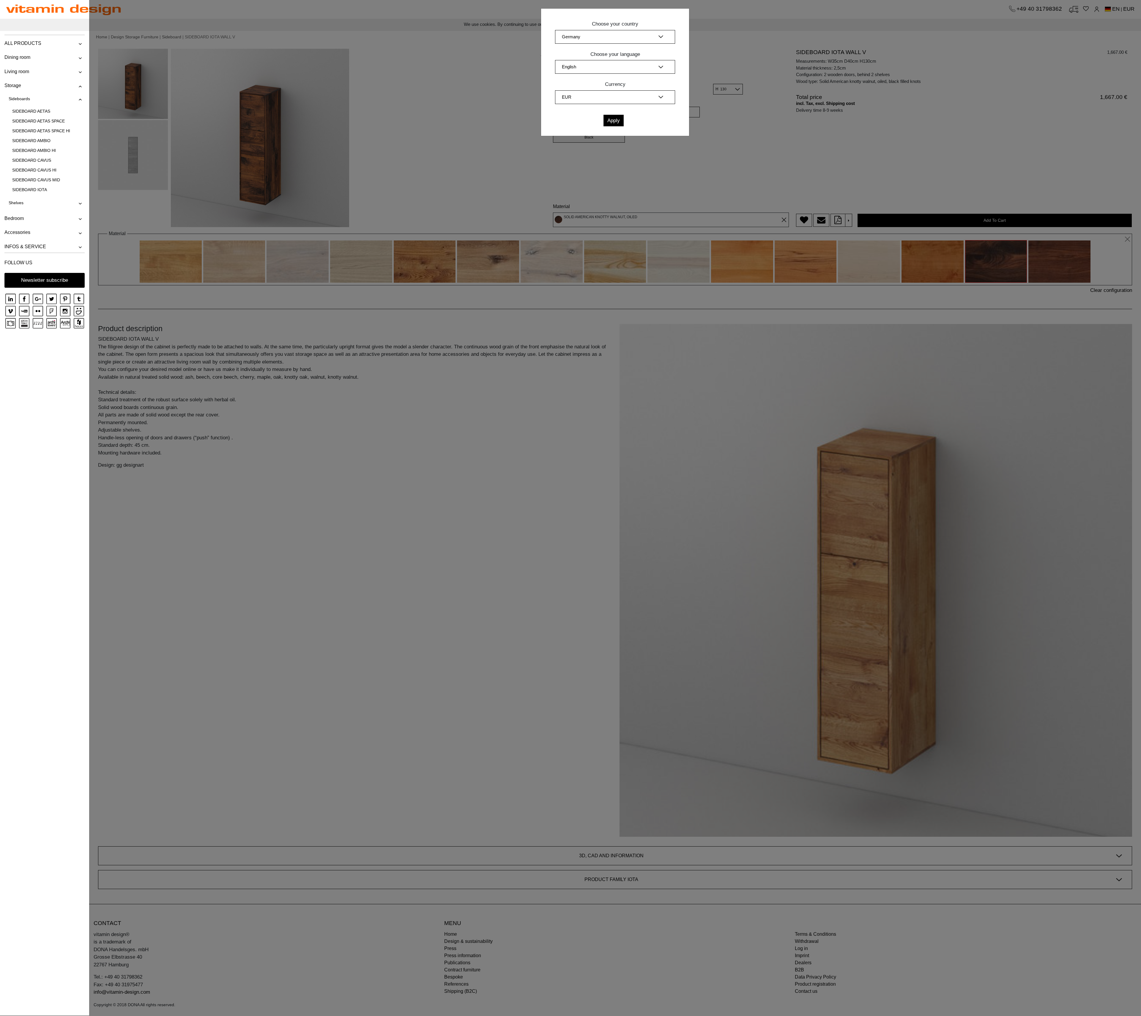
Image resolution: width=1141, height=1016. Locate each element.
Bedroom (14, 218)
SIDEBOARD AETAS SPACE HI (41, 130)
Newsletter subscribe (44, 280)
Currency (615, 84)
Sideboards (19, 98)
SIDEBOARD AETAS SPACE (38, 121)
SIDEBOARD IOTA (29, 189)
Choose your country (615, 24)
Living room (16, 71)
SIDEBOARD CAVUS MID (36, 179)
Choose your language (615, 54)
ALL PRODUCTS (22, 43)
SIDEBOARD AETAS (31, 111)
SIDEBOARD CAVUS (31, 160)
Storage (12, 85)
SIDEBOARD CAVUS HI (34, 170)
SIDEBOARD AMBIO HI (34, 150)
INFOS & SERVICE (25, 246)
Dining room (17, 57)
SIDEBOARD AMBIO (31, 140)
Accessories (17, 232)
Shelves (16, 202)
